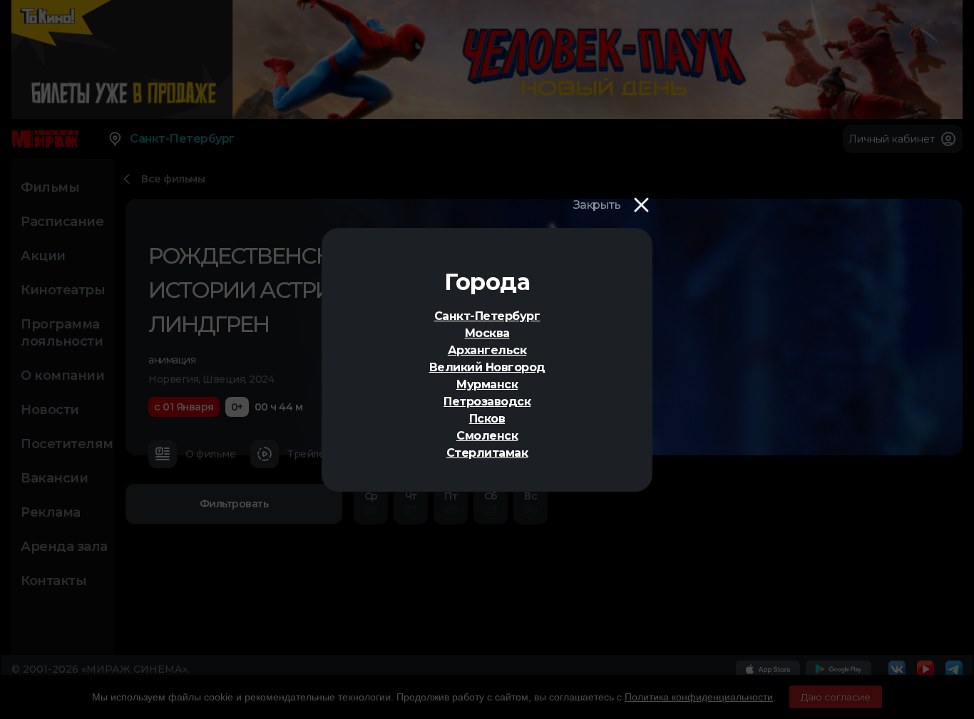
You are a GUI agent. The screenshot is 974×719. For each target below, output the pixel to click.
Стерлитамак (487, 453)
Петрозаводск (487, 401)
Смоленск (487, 436)
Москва (487, 333)
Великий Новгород (487, 367)
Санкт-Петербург (487, 316)
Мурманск (487, 384)
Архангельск (487, 350)
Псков (487, 418)
